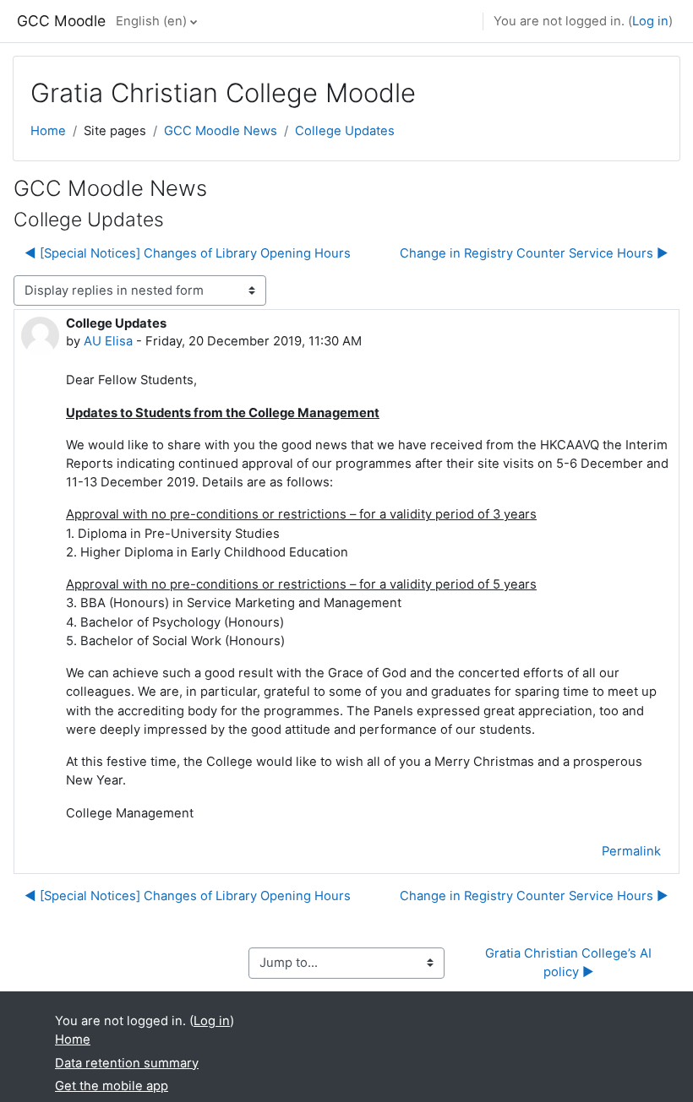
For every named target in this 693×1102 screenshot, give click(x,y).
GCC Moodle (61, 21)
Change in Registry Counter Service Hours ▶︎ (534, 253)
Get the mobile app (111, 1086)
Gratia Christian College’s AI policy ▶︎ (570, 963)
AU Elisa (108, 341)
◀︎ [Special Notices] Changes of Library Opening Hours (188, 253)
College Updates (345, 130)
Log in (650, 21)
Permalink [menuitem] (631, 851)
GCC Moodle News (220, 130)
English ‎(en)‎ (151, 21)
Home (48, 130)
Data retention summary (127, 1063)
